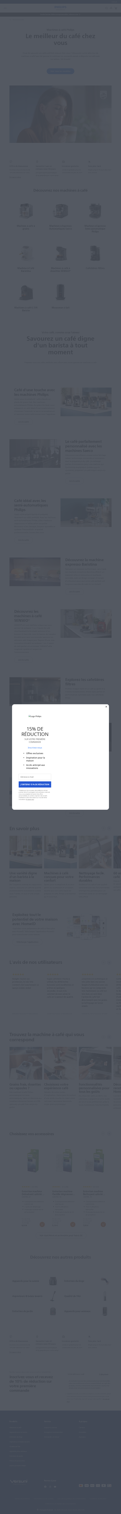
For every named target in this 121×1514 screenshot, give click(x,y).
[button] (106, 706)
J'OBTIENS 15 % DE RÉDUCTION (35, 784)
